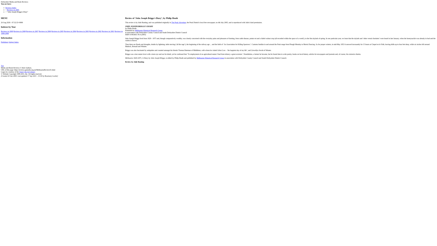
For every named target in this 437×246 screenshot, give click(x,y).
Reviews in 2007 (32, 31)
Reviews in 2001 (108, 31)
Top (2, 66)
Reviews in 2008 (20, 31)
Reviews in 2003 (83, 31)
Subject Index (14, 42)
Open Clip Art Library (27, 72)
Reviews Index (10, 8)
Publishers (4, 42)
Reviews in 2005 (13, 10)
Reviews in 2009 (7, 31)
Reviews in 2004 (70, 31)
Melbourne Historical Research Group (148, 30)
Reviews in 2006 (45, 31)
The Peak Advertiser (178, 22)
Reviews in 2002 (95, 31)
